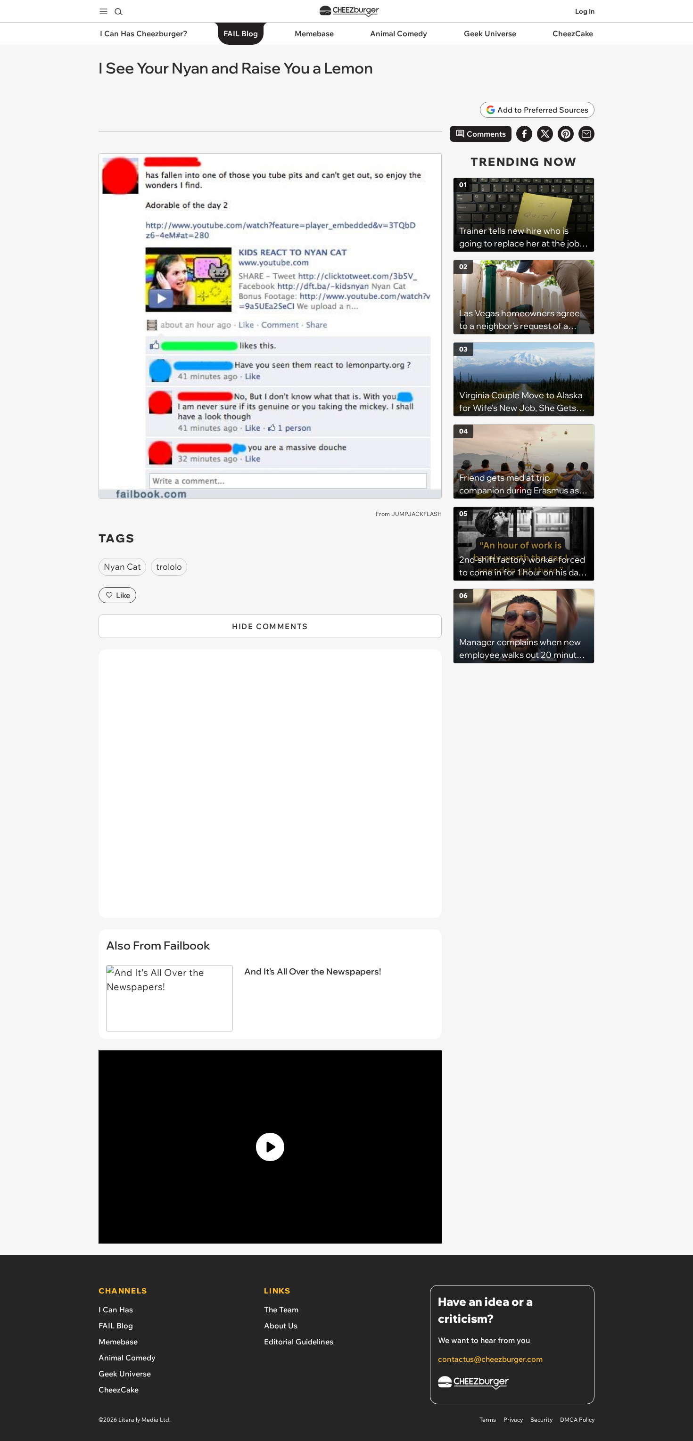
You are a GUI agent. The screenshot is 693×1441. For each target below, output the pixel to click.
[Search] (118, 11)
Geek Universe (125, 1373)
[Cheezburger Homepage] (349, 11)
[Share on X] (545, 134)
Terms (487, 1419)
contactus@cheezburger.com (490, 1359)
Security (541, 1419)
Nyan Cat (122, 566)
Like (123, 595)
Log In (584, 11)
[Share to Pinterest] (566, 134)
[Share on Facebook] (524, 134)
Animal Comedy (127, 1357)
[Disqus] (270, 789)
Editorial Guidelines (298, 1341)
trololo (169, 566)
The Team (281, 1309)
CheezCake (119, 1389)
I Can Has (116, 1309)
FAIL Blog (116, 1325)
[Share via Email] (586, 134)
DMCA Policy (577, 1419)
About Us (280, 1325)
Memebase (118, 1341)
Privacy (513, 1419)
